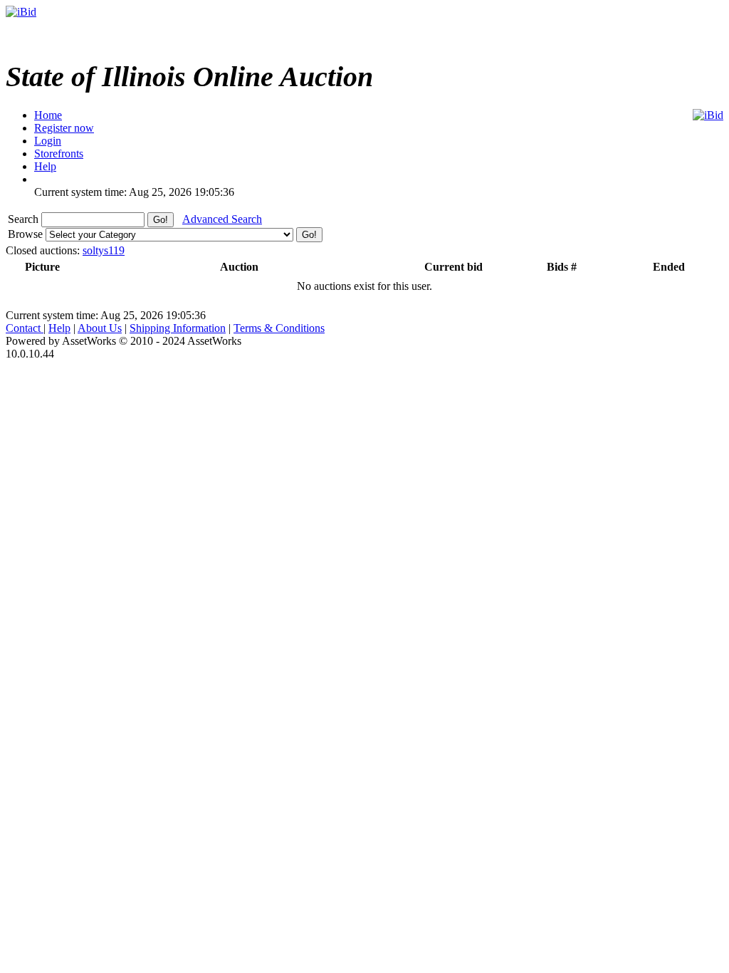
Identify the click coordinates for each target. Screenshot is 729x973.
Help (59, 328)
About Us (100, 328)
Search (24, 219)
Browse (27, 234)
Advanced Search (222, 219)
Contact (24, 328)
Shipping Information (178, 328)
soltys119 (104, 250)
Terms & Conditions (279, 328)
